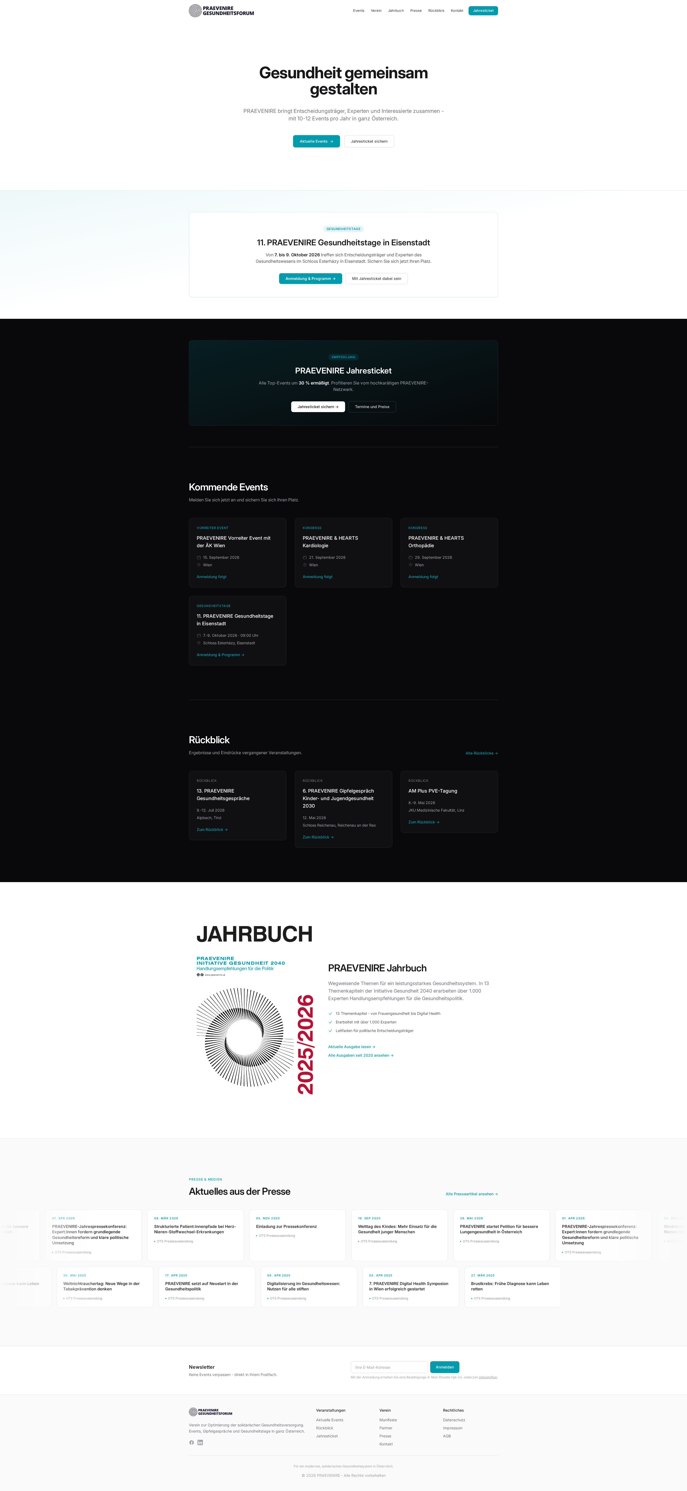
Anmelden (445, 1367)
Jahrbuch (396, 10)
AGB (447, 1436)
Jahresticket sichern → (318, 406)
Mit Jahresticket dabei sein (376, 278)
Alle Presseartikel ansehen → (472, 1194)
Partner (385, 1428)
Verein (376, 10)
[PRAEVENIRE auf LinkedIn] (200, 1442)
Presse (416, 10)
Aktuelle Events (316, 141)
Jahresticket (483, 10)
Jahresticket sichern (369, 141)
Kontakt (457, 10)
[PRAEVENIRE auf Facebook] (191, 1442)
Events (358, 10)
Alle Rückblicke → (482, 753)
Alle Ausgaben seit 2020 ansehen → (361, 1055)
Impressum (452, 1428)
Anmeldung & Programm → (311, 278)
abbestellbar (488, 1377)
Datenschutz (454, 1420)
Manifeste (388, 1420)
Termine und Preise (372, 406)
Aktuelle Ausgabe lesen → (351, 1046)
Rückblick (436, 10)
